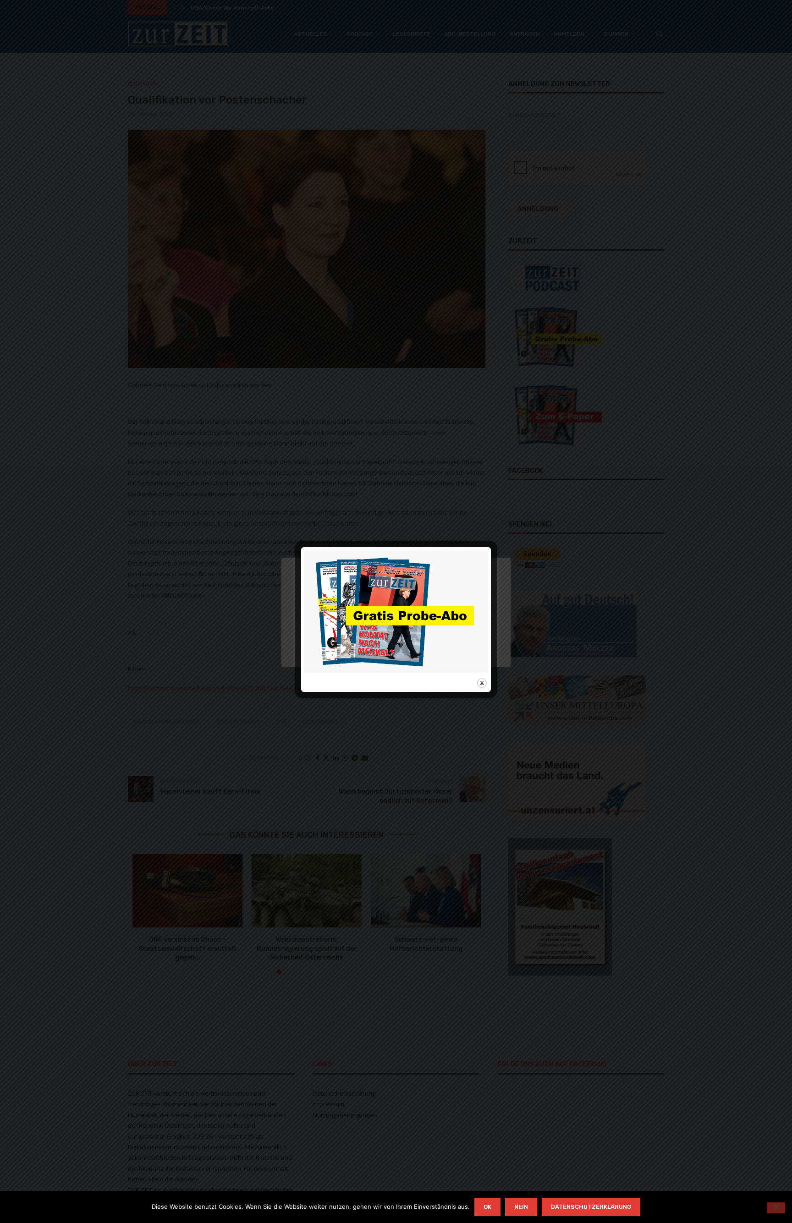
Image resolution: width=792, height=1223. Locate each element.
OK (487, 1206)
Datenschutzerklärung (591, 1206)
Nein (521, 1206)
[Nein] (776, 1207)
